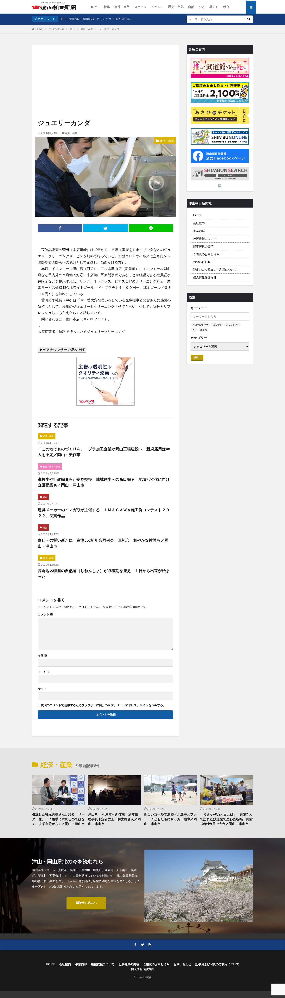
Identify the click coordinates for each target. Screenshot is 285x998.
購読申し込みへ (86, 902)
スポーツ (140, 7)
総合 (226, 7)
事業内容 (199, 231)
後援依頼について (204, 238)
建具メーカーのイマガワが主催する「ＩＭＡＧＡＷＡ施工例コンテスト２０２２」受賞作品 (104, 512)
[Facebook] (60, 228)
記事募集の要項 (203, 246)
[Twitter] (105, 228)
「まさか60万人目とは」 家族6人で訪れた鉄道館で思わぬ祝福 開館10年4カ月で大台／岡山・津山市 (226, 819)
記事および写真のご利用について (215, 269)
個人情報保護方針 (204, 277)
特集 (107, 7)
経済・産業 (87, 28)
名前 (42, 655)
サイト (42, 688)
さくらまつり (105, 19)
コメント (45, 614)
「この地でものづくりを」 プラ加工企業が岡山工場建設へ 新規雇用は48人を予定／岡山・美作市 (104, 451)
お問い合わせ (202, 262)
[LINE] (151, 228)
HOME (94, 7)
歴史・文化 (176, 7)
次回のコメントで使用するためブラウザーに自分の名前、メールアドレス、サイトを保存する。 (103, 705)
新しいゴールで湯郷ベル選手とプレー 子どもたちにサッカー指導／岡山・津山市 (170, 819)
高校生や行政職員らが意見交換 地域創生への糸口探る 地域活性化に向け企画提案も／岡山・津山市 (104, 482)
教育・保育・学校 (51, 466)
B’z (118, 19)
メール (44, 672)
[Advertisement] (105, 69)
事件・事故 (122, 7)
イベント (157, 7)
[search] (248, 19)
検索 (196, 357)
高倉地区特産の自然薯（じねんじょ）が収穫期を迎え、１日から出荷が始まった (104, 573)
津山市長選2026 (70, 19)
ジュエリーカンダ (109, 28)
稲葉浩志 (89, 19)
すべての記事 (56, 28)
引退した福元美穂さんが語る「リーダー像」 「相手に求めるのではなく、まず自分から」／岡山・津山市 (58, 819)
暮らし (214, 7)
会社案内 (199, 223)
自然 (191, 7)
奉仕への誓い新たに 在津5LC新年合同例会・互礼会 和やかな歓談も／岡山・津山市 (103, 543)
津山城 (126, 19)
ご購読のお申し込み (206, 254)
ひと (202, 7)
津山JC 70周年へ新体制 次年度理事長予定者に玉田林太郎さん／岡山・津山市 (114, 819)
